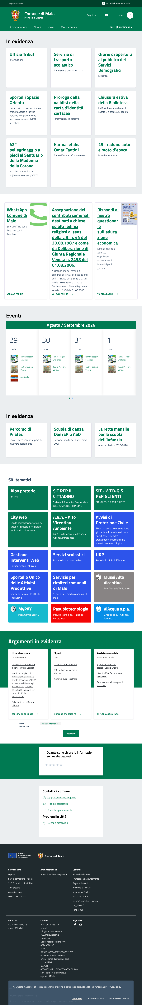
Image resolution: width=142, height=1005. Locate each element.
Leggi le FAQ (78, 905)
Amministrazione (18, 27)
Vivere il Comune (70, 27)
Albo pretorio (14, 887)
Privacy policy (115, 986)
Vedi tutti (71, 733)
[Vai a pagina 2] (72, 398)
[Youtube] (105, 15)
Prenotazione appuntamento (86, 878)
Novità (37, 27)
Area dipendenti (15, 892)
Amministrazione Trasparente (53, 874)
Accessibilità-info (80, 896)
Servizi (51, 27)
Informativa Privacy (82, 887)
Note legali (78, 909)
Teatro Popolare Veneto (27, 368)
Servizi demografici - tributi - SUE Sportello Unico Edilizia (21, 881)
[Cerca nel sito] (130, 15)
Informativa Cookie (81, 892)
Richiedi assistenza (81, 874)
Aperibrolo (25, 376)
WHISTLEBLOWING (17, 896)
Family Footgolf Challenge (27, 358)
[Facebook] (100, 15)
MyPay (11, 874)
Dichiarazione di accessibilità (85, 901)
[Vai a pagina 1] (69, 398)
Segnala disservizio (81, 883)
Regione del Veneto (16, 3)
